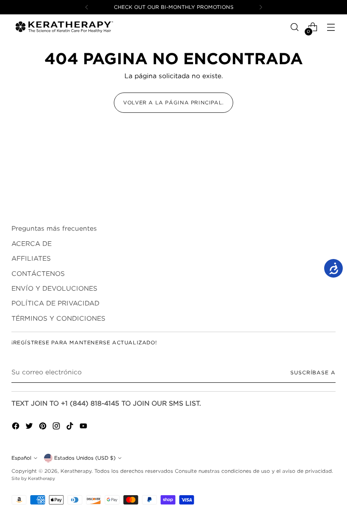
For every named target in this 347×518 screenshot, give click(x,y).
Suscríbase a (313, 372)
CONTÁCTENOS (38, 273)
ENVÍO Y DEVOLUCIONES (54, 288)
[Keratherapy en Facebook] (16, 427)
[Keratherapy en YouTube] (84, 427)
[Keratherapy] (64, 27)
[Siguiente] (260, 7)
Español (21, 458)
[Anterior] (86, 7)
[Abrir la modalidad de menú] (331, 27)
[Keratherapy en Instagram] (57, 427)
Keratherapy (76, 471)
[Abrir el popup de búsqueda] (294, 27)
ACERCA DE (31, 243)
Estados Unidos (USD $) (85, 458)
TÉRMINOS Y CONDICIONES (58, 318)
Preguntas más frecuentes (54, 228)
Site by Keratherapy (33, 478)
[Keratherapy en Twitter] (30, 427)
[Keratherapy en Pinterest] (44, 427)
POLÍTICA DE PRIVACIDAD (55, 303)
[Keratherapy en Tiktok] (71, 427)
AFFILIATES (31, 258)
